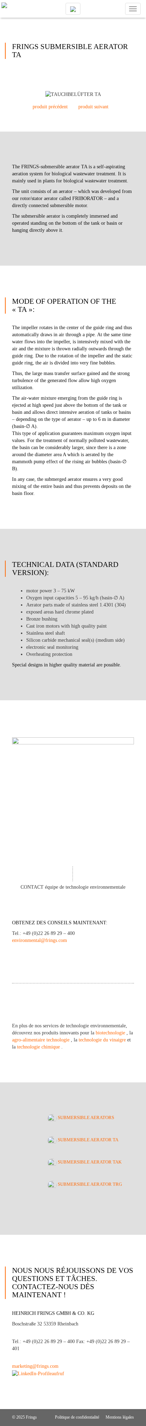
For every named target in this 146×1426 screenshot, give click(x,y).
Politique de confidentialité (77, 1417)
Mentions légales (120, 1417)
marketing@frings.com (35, 1366)
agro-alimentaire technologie (41, 1040)
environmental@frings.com (39, 940)
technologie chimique (39, 1047)
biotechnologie (111, 1032)
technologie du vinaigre (103, 1040)
